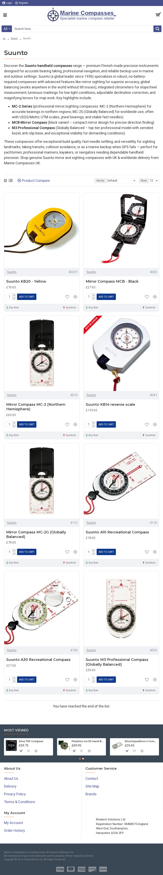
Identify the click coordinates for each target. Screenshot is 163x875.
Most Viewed (16, 730)
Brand (14, 38)
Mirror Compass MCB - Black (112, 281)
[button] (80, 758)
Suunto (11, 272)
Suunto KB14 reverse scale (110, 404)
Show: (144, 180)
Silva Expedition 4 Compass (141, 741)
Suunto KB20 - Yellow (26, 281)
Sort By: (100, 180)
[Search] (157, 28)
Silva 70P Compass (31, 741)
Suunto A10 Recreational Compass (117, 532)
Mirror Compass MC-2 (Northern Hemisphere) (35, 406)
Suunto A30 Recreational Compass (38, 659)
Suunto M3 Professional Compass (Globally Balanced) (117, 661)
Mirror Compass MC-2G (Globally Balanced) (36, 534)
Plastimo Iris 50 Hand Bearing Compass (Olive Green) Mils (88, 741)
